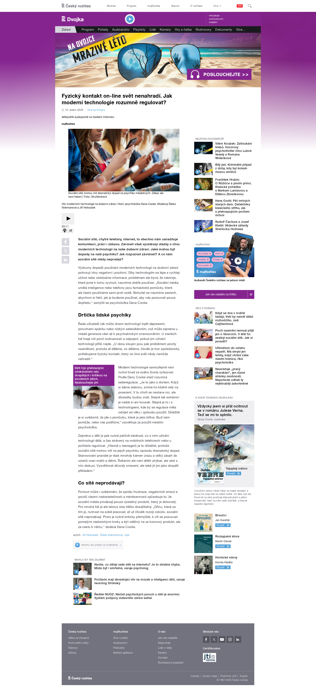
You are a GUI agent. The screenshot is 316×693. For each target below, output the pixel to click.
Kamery (213, 22)
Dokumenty (223, 29)
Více (241, 29)
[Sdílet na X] (65, 251)
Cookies (194, 676)
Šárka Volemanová (111, 535)
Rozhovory (203, 29)
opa (127, 535)
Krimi (218, 253)
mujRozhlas (153, 6)
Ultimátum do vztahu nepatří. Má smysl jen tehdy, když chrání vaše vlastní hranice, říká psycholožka (232, 355)
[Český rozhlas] (76, 6)
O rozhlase (196, 6)
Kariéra (162, 652)
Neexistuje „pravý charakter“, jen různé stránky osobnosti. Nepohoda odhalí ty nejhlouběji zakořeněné (231, 376)
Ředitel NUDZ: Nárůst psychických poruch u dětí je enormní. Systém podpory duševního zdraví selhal (137, 596)
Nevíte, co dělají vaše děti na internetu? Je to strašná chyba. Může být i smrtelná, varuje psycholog (137, 566)
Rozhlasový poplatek (170, 662)
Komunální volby (78, 642)
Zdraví (66, 29)
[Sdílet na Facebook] (65, 242)
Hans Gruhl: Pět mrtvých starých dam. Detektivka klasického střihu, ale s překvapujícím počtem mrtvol (232, 208)
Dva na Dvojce (96, 109)
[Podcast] (65, 230)
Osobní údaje (210, 676)
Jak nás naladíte (168, 637)
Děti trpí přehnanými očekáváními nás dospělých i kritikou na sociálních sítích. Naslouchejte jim (91, 375)
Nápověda (164, 642)
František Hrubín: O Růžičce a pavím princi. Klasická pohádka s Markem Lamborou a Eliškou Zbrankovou (233, 187)
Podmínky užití (228, 676)
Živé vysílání (203, 265)
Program (131, 6)
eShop (72, 652)
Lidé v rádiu (165, 647)
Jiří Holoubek (90, 535)
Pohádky (202, 259)
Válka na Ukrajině (78, 637)
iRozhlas (111, 6)
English (244, 676)
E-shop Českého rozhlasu (214, 397)
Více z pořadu (205, 308)
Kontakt (163, 657)
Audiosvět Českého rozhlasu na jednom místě (219, 280)
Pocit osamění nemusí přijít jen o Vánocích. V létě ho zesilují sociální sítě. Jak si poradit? (234, 336)
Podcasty (119, 647)
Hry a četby (203, 253)
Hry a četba (183, 29)
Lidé (153, 29)
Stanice (175, 6)
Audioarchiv (216, 19)
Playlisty (139, 29)
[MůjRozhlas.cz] (68, 124)
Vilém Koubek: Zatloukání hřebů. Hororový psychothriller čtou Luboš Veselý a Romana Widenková (233, 151)
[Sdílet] (71, 230)
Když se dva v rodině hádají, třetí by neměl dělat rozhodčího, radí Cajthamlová (234, 318)
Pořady (103, 29)
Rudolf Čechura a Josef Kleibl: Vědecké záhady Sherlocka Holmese (232, 225)
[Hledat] (249, 6)
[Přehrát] (68, 218)
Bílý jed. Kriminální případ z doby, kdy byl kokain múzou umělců (233, 168)
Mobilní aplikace (123, 652)
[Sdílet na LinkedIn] (65, 259)
